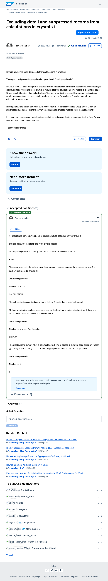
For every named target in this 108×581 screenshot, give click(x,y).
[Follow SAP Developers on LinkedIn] (61, 570)
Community (21, 4)
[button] (91, 46)
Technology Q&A (58, 9)
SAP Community (12, 9)
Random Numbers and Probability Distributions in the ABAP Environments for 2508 (44, 473)
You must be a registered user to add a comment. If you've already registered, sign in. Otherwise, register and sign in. (51, 382)
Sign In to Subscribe (87, 32)
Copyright (36, 577)
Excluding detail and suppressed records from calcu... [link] (28, 12)
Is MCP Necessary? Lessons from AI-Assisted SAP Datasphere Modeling (40, 448)
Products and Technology (29, 9)
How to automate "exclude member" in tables (27, 465)
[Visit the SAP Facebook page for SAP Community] (47, 570)
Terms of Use (24, 577)
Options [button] (100, 33)
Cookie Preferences (89, 577)
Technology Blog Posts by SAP (22, 443)
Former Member (22, 46)
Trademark (64, 577)
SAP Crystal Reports (14, 58)
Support (74, 577)
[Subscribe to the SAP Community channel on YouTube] (56, 570)
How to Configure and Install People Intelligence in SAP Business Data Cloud (41, 439)
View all (9, 555)
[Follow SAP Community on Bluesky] (52, 570)
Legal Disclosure (50, 577)
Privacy (13, 577)
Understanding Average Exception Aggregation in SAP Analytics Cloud (38, 456)
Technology (45, 9)
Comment (95, 139)
